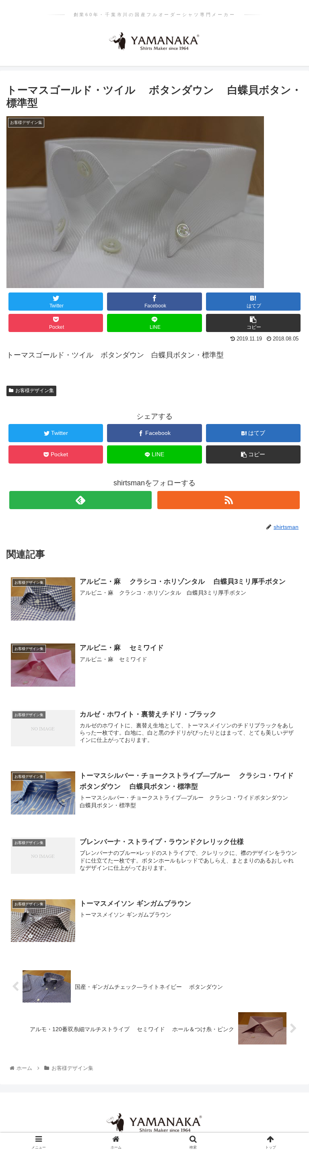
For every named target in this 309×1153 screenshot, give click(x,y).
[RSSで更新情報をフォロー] (228, 500)
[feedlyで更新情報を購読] (80, 500)
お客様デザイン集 (34, 390)
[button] (285, 836)
